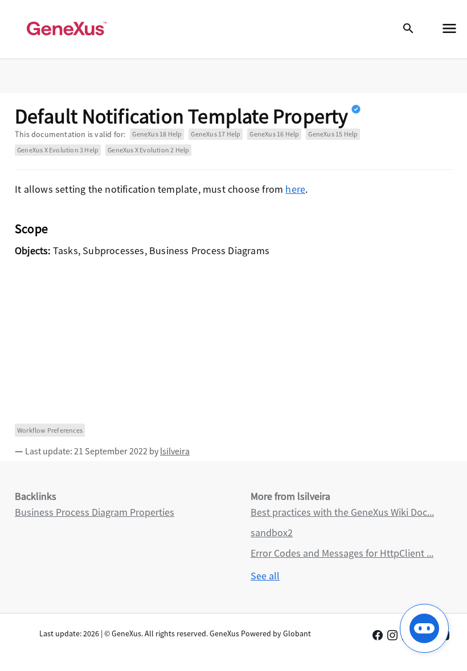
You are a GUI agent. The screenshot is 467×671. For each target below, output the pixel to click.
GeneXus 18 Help (157, 134)
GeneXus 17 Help (215, 134)
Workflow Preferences (50, 430)
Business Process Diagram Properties (94, 512)
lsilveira (175, 451)
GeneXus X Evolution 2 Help (148, 150)
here (295, 189)
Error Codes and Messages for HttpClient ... (342, 553)
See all (265, 575)
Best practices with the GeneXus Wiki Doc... (342, 512)
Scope (31, 229)
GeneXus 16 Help (274, 134)
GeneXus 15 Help (333, 134)
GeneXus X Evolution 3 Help (58, 150)
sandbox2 (272, 532)
